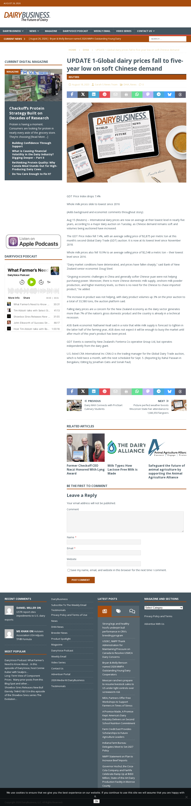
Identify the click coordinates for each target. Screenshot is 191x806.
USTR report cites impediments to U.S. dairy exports (25, 615)
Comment (73, 509)
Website (71, 559)
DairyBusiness (12, 31)
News (32, 31)
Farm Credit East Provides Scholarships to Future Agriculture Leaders (116, 733)
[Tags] (118, 611)
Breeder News (59, 632)
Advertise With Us (154, 624)
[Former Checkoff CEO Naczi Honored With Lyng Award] (86, 447)
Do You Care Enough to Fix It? (31, 174)
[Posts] (105, 611)
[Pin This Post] (104, 94)
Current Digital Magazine (26, 62)
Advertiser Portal (60, 674)
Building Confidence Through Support (31, 144)
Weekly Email (102, 31)
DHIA (126, 84)
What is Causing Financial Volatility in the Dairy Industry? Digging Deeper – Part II (33, 154)
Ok (96, 801)
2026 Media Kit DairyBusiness (67, 680)
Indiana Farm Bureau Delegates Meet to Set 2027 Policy (117, 746)
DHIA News (57, 627)
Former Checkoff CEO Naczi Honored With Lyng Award (86, 469)
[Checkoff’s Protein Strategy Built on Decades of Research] (33, 99)
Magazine (51, 31)
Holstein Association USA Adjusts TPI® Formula (30, 635)
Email (70, 548)
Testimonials (58, 610)
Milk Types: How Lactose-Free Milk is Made (122, 469)
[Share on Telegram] (158, 94)
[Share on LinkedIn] (93, 94)
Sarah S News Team (106, 84)
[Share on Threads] (180, 94)
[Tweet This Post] (83, 94)
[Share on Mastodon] (148, 94)
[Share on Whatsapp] (137, 94)
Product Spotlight (61, 638)
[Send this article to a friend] (115, 94)
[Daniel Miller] (9, 612)
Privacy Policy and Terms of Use (69, 615)
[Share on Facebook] (72, 94)
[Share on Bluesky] (169, 94)
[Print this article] (126, 94)
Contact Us (144, 31)
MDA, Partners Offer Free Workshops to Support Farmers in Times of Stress (117, 701)
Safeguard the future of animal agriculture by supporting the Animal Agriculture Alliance (166, 471)
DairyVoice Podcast (75, 31)
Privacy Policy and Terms (158, 616)
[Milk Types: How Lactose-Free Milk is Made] (126, 447)
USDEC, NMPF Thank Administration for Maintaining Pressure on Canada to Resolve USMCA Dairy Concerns (117, 649)
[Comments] (132, 611)
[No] (186, 797)
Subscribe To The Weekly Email (68, 605)
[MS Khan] (9, 636)
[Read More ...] (39, 137)
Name (71, 537)
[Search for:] (167, 38)
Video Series (123, 31)
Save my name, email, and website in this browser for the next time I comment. (119, 570)
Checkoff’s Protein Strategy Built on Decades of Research (29, 113)
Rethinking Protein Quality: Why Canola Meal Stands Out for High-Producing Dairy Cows (34, 166)
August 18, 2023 (80, 84)
